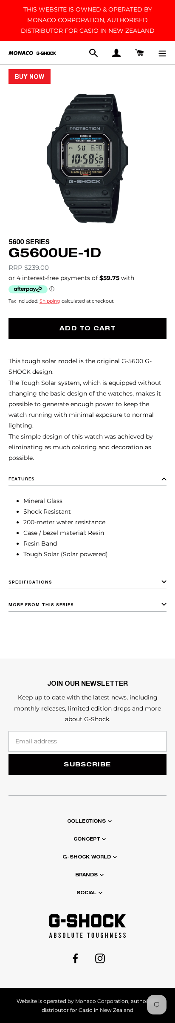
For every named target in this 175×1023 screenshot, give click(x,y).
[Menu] (162, 52)
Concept (86, 838)
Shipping (50, 301)
